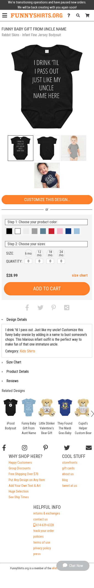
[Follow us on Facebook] (4, 447)
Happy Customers (20, 463)
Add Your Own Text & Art (25, 486)
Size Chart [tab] (13, 362)
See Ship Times (19, 497)
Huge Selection (19, 491)
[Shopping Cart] (88, 15)
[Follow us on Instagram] (24, 447)
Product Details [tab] (17, 371)
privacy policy (42, 548)
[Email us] (89, 447)
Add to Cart (47, 288)
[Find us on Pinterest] (45, 447)
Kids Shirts (27, 351)
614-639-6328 (44, 525)
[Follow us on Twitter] (67, 447)
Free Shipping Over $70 (23, 474)
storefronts (69, 463)
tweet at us (69, 486)
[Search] (79, 15)
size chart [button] (80, 275)
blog (65, 480)
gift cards (68, 468)
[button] (20, 148)
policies (38, 537)
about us (68, 474)
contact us (40, 519)
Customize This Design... (47, 199)
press (37, 554)
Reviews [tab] (12, 381)
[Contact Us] (70, 15)
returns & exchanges (46, 513)
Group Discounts (20, 468)
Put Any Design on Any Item (27, 480)
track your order (43, 531)
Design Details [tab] (16, 319)
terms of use (41, 542)
